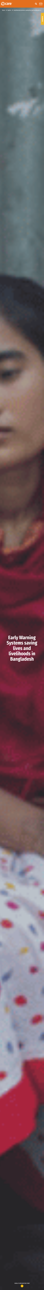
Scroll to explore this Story (22, 1283)
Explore (9, 10)
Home (3, 10)
